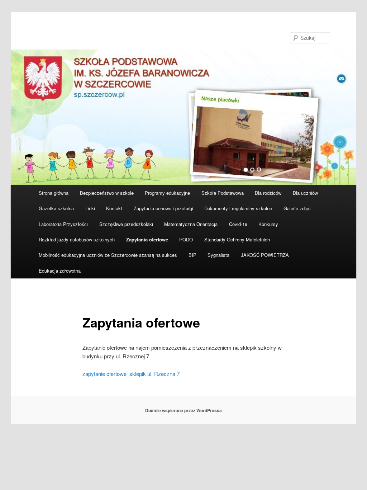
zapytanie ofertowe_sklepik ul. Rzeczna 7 (131, 373)
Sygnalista (218, 254)
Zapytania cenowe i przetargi (163, 208)
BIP (192, 254)
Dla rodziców (268, 192)
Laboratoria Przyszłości (63, 224)
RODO (186, 239)
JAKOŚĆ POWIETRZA (265, 254)
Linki (90, 208)
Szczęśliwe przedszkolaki (126, 224)
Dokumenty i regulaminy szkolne (238, 208)
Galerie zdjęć (297, 208)
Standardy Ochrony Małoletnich (237, 239)
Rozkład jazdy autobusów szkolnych (77, 239)
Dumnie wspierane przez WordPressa (183, 410)
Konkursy (268, 224)
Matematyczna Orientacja (191, 224)
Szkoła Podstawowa (222, 192)
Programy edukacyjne (167, 192)
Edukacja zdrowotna (60, 270)
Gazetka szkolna (56, 208)
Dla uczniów (305, 192)
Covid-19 (238, 224)
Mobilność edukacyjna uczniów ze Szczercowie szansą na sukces (108, 254)
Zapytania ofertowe (147, 239)
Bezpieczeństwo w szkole (107, 192)
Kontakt (114, 208)
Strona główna (53, 192)
